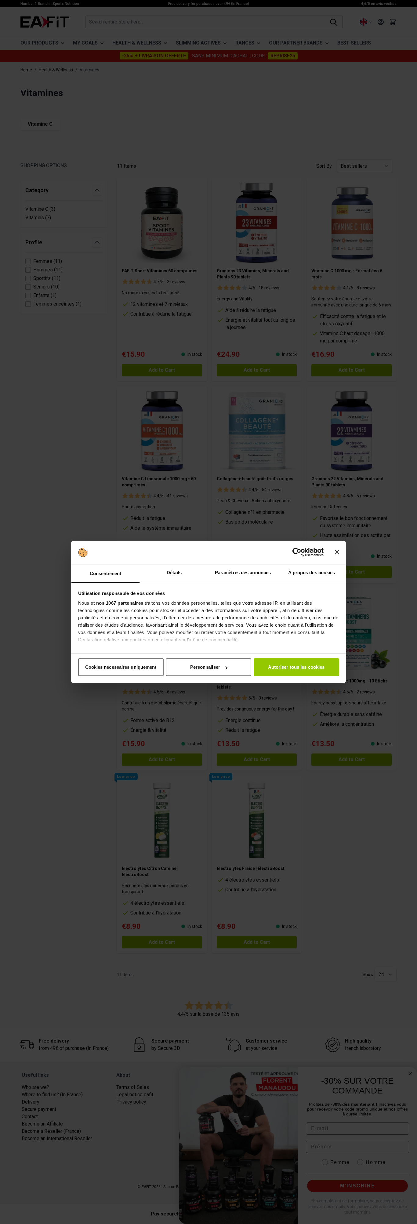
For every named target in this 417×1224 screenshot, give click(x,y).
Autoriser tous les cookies (296, 667)
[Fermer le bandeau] (337, 552)
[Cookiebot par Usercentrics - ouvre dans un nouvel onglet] (297, 552)
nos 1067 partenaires (119, 603)
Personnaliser (205, 667)
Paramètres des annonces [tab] (243, 572)
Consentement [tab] (105, 573)
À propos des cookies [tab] (311, 572)
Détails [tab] (174, 572)
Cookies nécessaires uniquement (121, 667)
